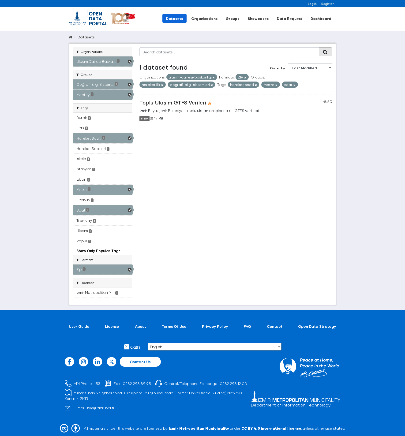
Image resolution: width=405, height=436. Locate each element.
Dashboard (321, 18)
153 (97, 383)
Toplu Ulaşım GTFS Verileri (172, 102)
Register (327, 4)
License (112, 326)
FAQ (247, 326)
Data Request (289, 18)
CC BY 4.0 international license (271, 428)
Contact (274, 326)
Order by (277, 68)
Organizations (204, 18)
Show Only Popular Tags (98, 250)
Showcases (258, 18)
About (140, 326)
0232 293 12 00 (233, 383)
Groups (232, 18)
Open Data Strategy (317, 326)
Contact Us (140, 361)
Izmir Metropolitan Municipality (199, 428)
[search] (325, 51)
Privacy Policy (215, 326)
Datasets (174, 18)
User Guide (79, 326)
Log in (312, 4)
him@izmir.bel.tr (101, 407)
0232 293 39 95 (137, 383)
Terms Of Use (174, 326)
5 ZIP (144, 118)
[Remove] (214, 77)
